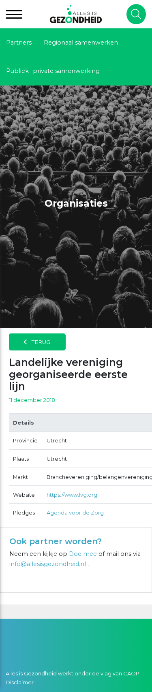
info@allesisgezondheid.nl (48, 564)
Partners (19, 42)
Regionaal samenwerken (81, 42)
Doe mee (83, 553)
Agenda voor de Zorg (75, 512)
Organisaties (76, 203)
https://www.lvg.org (72, 494)
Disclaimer (20, 682)
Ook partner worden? (55, 541)
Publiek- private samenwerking (53, 71)
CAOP (131, 673)
